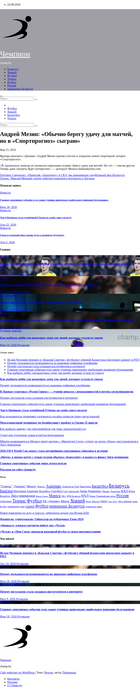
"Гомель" (6, 486)
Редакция (22, 274)
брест (104, 501)
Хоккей (12, 72)
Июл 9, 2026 (8, 309)
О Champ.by (14, 685)
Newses (48, 672)
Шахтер (96, 501)
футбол (11, 82)
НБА (63, 496)
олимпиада (13, 506)
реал (22, 506)
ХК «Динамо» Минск (55, 501)
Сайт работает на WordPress (17, 672)
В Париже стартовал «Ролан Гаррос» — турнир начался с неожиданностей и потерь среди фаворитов (66, 391)
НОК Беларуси (73, 496)
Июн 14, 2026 (9, 345)
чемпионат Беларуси (20, 88)
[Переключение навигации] (1, 96)
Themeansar (69, 672)
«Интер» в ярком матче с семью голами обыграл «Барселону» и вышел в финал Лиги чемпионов (64, 457)
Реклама (12, 682)
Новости (5, 192)
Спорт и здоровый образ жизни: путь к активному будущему (32, 235)
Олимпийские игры (106, 496)
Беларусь (12, 69)
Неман (92, 496)
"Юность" (40, 486)
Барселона (85, 486)
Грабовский (73, 491)
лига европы (125, 501)
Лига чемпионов (23, 496)
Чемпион (15, 54)
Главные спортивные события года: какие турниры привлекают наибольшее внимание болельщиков (54, 200)
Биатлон (6, 491)
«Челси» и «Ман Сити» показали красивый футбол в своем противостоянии (50, 531)
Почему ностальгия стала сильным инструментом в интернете (41, 302)
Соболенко (6, 501)
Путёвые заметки (11, 295)
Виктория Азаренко (26, 491)
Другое (4, 277)
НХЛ (85, 496)
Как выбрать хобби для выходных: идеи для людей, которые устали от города (51, 337)
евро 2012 (112, 502)
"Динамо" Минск (24, 486)
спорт (30, 506)
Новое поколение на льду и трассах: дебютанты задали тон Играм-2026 (44, 512)
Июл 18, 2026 (9, 292)
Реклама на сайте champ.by (18, 469)
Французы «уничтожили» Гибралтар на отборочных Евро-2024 (41, 519)
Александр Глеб (70, 486)
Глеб (65, 491)
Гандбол (57, 491)
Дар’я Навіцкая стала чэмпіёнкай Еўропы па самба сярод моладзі (35, 217)
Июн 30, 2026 (8, 207)
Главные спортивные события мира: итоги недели (33, 463)
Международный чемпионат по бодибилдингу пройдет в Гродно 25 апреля (49, 422)
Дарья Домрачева (90, 491)
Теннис (11, 79)
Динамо (106, 491)
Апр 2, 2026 (7, 242)
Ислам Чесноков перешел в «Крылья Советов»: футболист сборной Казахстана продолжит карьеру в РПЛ (73, 359)
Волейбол (44, 491)
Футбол (12, 75)
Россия (11, 85)
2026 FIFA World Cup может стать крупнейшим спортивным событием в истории (54, 450)
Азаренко (53, 486)
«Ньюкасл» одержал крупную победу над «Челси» (32, 525)
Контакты (13, 678)
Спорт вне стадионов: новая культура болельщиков (32, 435)
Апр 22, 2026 (8, 224)
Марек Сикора (42, 496)
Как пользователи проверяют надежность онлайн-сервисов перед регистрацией (50, 416)
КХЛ (124, 491)
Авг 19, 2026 (8, 274)
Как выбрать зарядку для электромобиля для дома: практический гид (43, 428)
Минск (55, 495)
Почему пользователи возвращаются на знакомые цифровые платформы (48, 284)
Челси (88, 501)
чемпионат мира (93, 506)
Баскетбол (13, 115)
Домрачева (115, 491)
